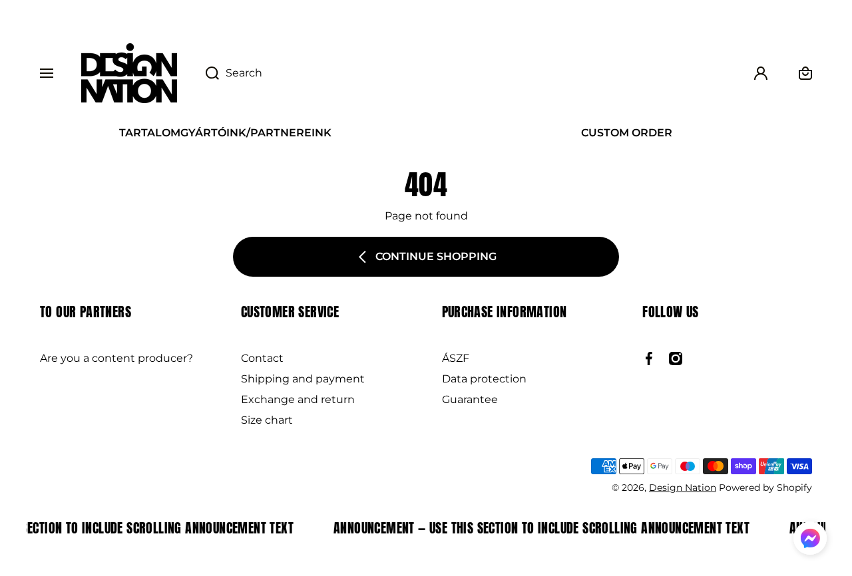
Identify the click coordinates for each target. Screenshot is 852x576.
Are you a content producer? (116, 358)
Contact (262, 358)
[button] (810, 540)
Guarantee (470, 399)
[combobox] (464, 73)
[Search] (205, 73)
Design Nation (682, 488)
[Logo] (129, 73)
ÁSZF (455, 358)
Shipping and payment (303, 378)
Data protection (484, 378)
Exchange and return (298, 399)
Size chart (267, 420)
